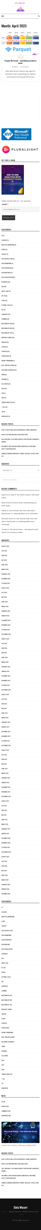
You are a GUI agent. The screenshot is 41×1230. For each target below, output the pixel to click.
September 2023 (6, 690)
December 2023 (5, 676)
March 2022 (4, 773)
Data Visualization (6, 277)
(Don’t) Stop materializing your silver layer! (14, 434)
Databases (4, 282)
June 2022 (4, 759)
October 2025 (5, 583)
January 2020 (5, 889)
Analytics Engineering (7, 245)
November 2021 (5, 792)
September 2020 (6, 852)
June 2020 (4, 866)
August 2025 (5, 588)
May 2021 (4, 815)
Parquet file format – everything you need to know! (20, 61)
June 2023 (4, 704)
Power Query (5, 356)
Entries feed (5, 1106)
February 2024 (5, 667)
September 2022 (6, 745)
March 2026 (4, 569)
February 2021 (5, 829)
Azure (3, 249)
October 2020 (5, 847)
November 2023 (5, 680)
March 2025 (4, 606)
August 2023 (5, 694)
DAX (2, 286)
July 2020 (4, 861)
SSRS (2, 398)
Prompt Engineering (7, 361)
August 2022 (5, 750)
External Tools (6, 305)
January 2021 (5, 833)
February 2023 (5, 722)
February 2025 (5, 611)
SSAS (2, 388)
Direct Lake (4, 291)
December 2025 (5, 579)
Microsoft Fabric (6, 337)
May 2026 (4, 560)
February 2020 (5, 884)
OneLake (3, 342)
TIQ (2, 412)
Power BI (4, 351)
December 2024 (5, 620)
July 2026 (4, 551)
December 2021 (5, 787)
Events (3, 300)
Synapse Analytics (6, 402)
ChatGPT (4, 254)
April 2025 (4, 602)
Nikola (3, 511)
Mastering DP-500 (6, 323)
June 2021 (4, 810)
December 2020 (5, 838)
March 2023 (4, 717)
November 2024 (5, 625)
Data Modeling (5, 272)
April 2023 (4, 713)
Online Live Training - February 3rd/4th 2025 (18, 1145)
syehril (3, 495)
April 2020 (4, 875)
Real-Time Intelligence (8, 365)
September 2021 (6, 796)
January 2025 (5, 616)
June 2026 (4, 555)
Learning (4, 319)
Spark (3, 374)
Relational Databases (7, 370)
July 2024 (4, 643)
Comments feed (5, 1111)
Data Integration (6, 268)
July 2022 (4, 755)
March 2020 (4, 880)
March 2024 (4, 662)
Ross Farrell (5, 503)
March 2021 (4, 824)
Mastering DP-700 (6, 333)
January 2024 (5, 671)
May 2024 (4, 653)
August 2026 (5, 546)
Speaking (4, 379)
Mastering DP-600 (6, 328)
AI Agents (4, 240)
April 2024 (4, 657)
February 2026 (5, 574)
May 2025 (4, 597)
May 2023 (4, 708)
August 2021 (5, 801)
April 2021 (4, 819)
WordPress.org (6, 1115)
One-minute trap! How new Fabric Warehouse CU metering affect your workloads (19, 521)
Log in (3, 1102)
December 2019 (5, 894)
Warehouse (4, 416)
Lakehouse (4, 314)
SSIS (2, 393)
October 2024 (5, 630)
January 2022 (5, 782)
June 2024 (4, 648)
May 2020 (4, 870)
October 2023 (5, 685)
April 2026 (4, 565)
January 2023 (5, 727)
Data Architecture (7, 259)
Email (5, 204)
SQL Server (4, 384)
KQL (2, 310)
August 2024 (5, 639)
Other (3, 347)
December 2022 (5, 731)
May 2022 (4, 764)
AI (1, 235)
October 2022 (5, 741)
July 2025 (4, 592)
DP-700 (3, 296)
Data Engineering (6, 263)
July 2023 (4, 699)
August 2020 (5, 857)
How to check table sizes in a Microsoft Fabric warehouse (19, 430)
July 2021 (4, 806)
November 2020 (5, 843)
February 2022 (5, 778)
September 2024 (6, 634)
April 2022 (4, 768)
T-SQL (3, 407)
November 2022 (5, 736)
